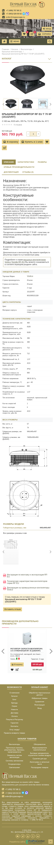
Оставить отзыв (12, 609)
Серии (14, 706)
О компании (14, 693)
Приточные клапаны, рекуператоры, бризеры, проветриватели (14, 750)
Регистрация (39, 705)
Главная (5, 49)
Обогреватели (39, 744)
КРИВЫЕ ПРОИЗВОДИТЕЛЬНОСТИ (19, 167)
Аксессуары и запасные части (39, 763)
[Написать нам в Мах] (27, 14)
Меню (16, 41)
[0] (31, 34)
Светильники (14, 767)
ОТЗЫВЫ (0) (28, 172)
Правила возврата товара (14, 733)
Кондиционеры (14, 764)
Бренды (14, 703)
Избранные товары (39, 698)
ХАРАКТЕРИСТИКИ (26, 162)
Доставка (14, 713)
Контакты (14, 726)
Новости (14, 709)
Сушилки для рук (40, 759)
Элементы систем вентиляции (14, 756)
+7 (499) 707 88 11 (13, 10)
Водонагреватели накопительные (39, 749)
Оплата (14, 716)
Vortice (30, 276)
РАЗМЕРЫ (42, 162)
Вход (40, 708)
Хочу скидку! (14, 730)
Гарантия (14, 723)
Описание (9, 162)
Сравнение (39, 702)
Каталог (14, 49)
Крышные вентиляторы (12, 51)
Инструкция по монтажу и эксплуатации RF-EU (27, 576)
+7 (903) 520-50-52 (14, 14)
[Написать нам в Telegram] (23, 14)
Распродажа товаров (39, 767)
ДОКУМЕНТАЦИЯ (11, 172)
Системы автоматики (14, 761)
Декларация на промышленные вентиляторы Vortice (28, 589)
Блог (14, 699)
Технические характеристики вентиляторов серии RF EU (27, 582)
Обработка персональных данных (39, 694)
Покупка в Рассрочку (14, 719)
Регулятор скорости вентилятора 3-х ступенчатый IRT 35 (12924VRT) (26, 650)
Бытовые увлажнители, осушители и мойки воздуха (39, 754)
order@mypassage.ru (15, 17)
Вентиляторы (26, 49)
